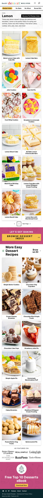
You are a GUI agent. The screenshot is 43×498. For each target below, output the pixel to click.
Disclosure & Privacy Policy (24, 494)
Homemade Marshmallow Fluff (31, 379)
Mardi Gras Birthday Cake (11, 184)
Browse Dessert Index (20, 237)
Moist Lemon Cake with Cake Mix (11, 59)
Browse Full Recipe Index (31, 16)
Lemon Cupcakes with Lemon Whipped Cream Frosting (31, 185)
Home (3, 13)
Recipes (13, 491)
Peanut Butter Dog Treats (11, 442)
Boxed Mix (37, 8)
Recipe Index (7, 8)
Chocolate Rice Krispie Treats (32, 317)
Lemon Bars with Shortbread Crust (31, 218)
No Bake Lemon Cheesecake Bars (31, 152)
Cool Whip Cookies (11, 120)
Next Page (26, 223)
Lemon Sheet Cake (11, 152)
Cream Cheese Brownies (11, 317)
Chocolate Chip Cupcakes (31, 285)
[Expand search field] (39, 3)
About (19, 491)
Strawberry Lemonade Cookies (31, 121)
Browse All (35, 251)
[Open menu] (35, 3)
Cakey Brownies (11, 410)
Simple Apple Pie (11, 378)
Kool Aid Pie (31, 90)
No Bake (18, 8)
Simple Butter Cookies (11, 284)
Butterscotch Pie (31, 442)
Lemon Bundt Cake (11, 217)
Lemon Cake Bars (32, 58)
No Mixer (28, 8)
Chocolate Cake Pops (11, 348)
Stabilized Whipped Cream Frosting (31, 411)
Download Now (21, 485)
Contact (24, 491)
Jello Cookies (11, 90)
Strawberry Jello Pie (31, 348)
